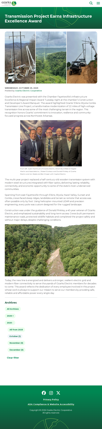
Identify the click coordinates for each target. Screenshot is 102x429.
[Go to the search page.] (91, 3)
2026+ (10, 316)
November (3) (16, 343)
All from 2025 (16, 329)
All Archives (13, 309)
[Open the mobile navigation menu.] (98, 3)
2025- (10, 323)
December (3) (16, 350)
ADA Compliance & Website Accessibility (51, 404)
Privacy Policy (51, 399)
